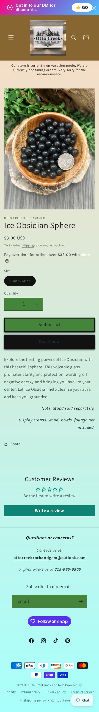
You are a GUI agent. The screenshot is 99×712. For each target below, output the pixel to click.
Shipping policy (34, 700)
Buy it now (49, 341)
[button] (11, 38)
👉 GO (82, 7)
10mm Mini (20, 280)
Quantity (11, 293)
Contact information (66, 700)
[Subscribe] (81, 601)
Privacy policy (56, 692)
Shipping (28, 245)
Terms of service (82, 692)
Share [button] (15, 443)
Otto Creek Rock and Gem (46, 685)
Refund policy (30, 692)
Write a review (49, 510)
